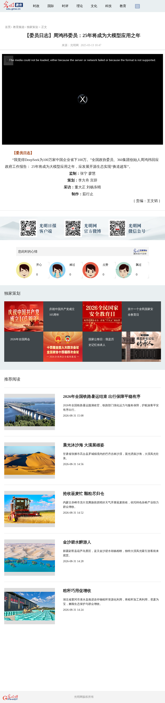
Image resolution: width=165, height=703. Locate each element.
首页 (8, 27)
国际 (50, 6)
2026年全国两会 (20, 339)
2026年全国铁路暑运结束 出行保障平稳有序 (101, 396)
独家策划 (32, 27)
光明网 (74, 45)
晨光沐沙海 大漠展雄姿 (83, 445)
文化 (94, 6)
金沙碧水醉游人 (77, 542)
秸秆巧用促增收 (77, 590)
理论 (79, 6)
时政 (36, 6)
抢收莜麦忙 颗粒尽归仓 (83, 493)
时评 (65, 6)
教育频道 (18, 27)
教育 (123, 6)
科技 (108, 6)
